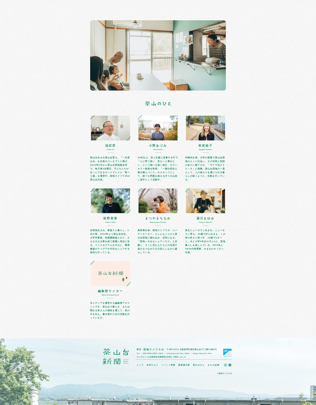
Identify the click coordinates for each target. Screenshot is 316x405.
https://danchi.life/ (202, 353)
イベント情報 (116, 7)
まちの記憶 (162, 7)
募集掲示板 (132, 7)
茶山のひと (147, 7)
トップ (87, 7)
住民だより (100, 7)
